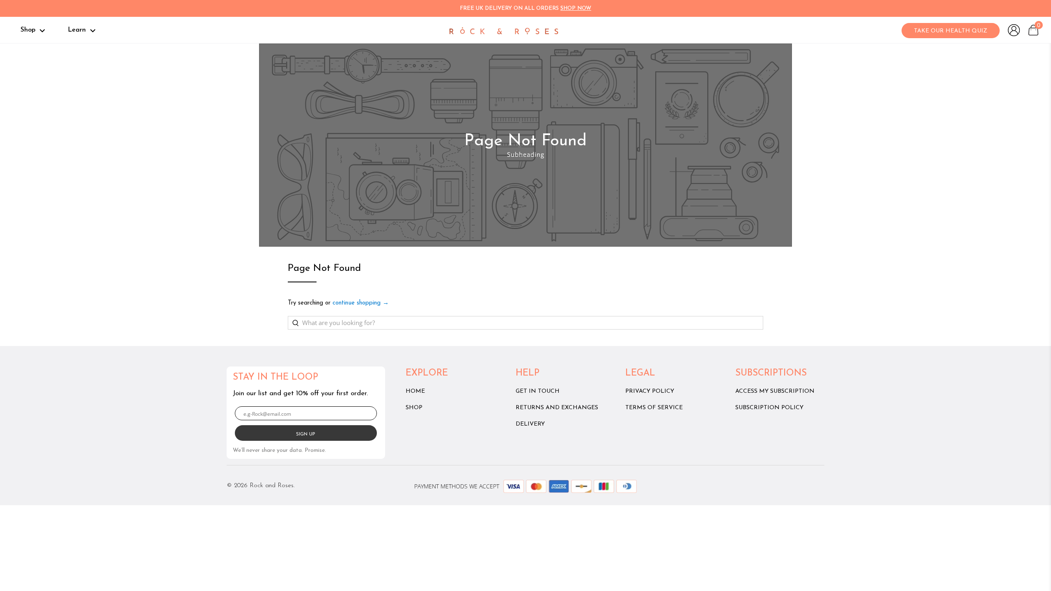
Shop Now (575, 8)
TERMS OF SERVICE (654, 408)
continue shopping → (361, 303)
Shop (29, 30)
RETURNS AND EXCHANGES (557, 408)
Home (415, 391)
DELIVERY (530, 424)
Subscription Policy (769, 408)
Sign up (305, 434)
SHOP (414, 408)
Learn (78, 30)
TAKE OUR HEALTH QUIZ (950, 31)
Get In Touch (538, 391)
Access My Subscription (775, 391)
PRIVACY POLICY (649, 391)
